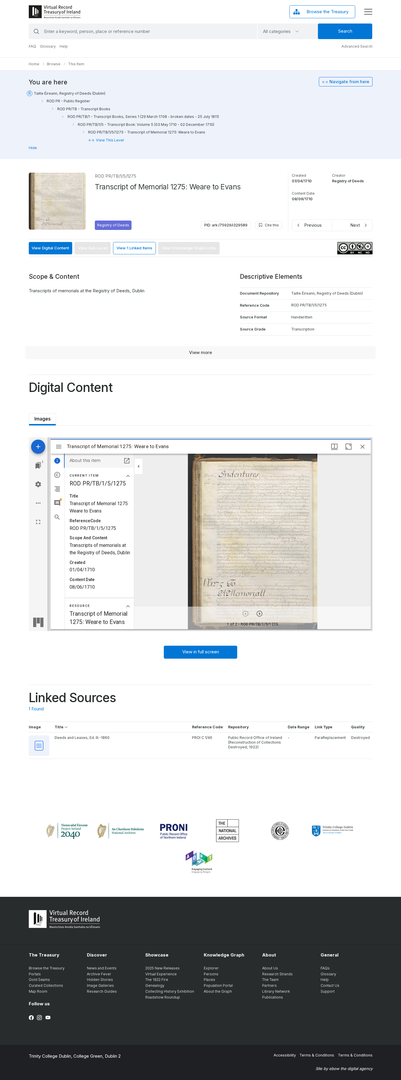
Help (64, 46)
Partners (269, 985)
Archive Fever (99, 974)
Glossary (48, 46)
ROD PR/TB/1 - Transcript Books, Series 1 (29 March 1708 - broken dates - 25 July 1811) (143, 116)
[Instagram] (39, 1018)
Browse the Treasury (47, 968)
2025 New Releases (162, 968)
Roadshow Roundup (162, 997)
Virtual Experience (161, 974)
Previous (313, 225)
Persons (211, 974)
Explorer (211, 968)
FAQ (32, 46)
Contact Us (330, 985)
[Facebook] (31, 1018)
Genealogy (154, 985)
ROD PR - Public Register (68, 101)
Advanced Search (357, 46)
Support (328, 991)
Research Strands (277, 974)
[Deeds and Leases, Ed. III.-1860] (39, 745)
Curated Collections (46, 985)
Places (209, 979)
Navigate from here (349, 81)
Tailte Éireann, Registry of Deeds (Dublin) (69, 93)
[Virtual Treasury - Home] (54, 12)
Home (34, 64)
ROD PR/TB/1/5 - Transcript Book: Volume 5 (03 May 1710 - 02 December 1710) (146, 124)
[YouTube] (48, 1018)
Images (42, 417)
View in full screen (200, 652)
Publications (272, 997)
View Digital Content (50, 248)
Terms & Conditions (316, 1055)
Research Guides (102, 991)
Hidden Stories (100, 979)
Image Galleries (100, 985)
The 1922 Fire (156, 979)
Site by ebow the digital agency (344, 1068)
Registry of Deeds (113, 225)
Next (355, 225)
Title (59, 727)
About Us (270, 968)
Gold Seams (39, 979)
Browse (53, 64)
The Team (270, 979)
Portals (35, 974)
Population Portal (218, 985)
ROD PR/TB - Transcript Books (83, 109)
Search (345, 31)
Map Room (38, 991)
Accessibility (285, 1055)
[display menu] (368, 11)
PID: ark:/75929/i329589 (225, 225)
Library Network (276, 991)
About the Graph (218, 991)
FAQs (325, 968)
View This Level (110, 140)
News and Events (102, 968)
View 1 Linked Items (134, 248)
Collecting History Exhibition (169, 991)
